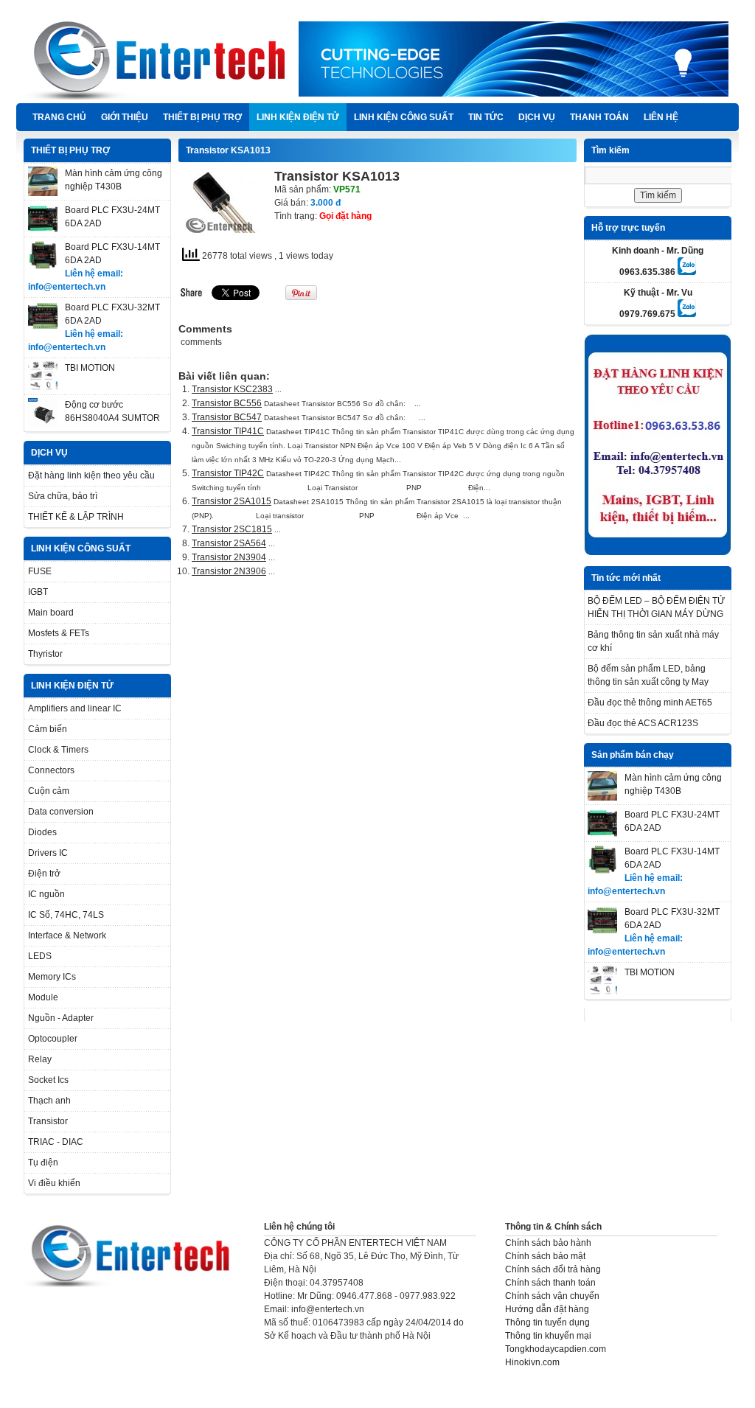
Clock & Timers (58, 750)
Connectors (51, 770)
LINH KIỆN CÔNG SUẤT (403, 117)
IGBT (38, 592)
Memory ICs (52, 977)
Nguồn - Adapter (61, 1018)
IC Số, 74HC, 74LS (66, 915)
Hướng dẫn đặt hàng (547, 1309)
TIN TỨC (486, 117)
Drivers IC (48, 853)
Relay (40, 1059)
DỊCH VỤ (536, 117)
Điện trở (44, 873)
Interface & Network (67, 935)
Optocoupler (52, 1039)
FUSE (40, 571)
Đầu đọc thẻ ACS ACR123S (643, 723)
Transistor (48, 1121)
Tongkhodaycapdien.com (555, 1349)
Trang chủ (59, 117)
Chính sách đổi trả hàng (553, 1269)
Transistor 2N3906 (229, 571)
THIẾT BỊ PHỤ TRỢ (202, 117)
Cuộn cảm (48, 791)
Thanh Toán (599, 117)
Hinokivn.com (532, 1362)
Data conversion (61, 811)
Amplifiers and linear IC (75, 708)
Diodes (42, 832)
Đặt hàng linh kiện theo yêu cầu (91, 475)
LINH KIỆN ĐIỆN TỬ (298, 117)
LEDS (40, 956)
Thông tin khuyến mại (548, 1336)
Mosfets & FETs (58, 633)
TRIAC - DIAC (55, 1142)
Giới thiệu (124, 117)
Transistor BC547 (227, 417)
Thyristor (45, 654)
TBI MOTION (90, 368)
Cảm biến (47, 729)
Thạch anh (49, 1100)
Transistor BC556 (227, 403)
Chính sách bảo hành (548, 1243)
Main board (51, 612)
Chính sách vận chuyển (552, 1296)
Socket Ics (48, 1080)
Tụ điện (43, 1162)
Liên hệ (661, 117)
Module (43, 997)
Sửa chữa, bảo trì (62, 496)
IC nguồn (46, 894)
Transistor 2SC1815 (232, 529)
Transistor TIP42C (228, 473)
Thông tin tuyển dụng (547, 1322)
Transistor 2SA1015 (231, 501)
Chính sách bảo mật (545, 1256)
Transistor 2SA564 (229, 543)
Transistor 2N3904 (229, 557)
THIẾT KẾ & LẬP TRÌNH (76, 517)
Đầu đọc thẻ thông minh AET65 (650, 702)
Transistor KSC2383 (232, 389)
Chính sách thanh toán (550, 1283)
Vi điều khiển (54, 1183)
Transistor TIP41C (228, 431)
